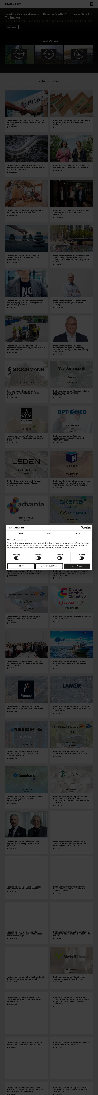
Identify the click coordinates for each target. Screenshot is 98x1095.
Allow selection (49, 566)
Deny (21, 566)
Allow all (77, 566)
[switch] (38, 558)
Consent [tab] (20, 533)
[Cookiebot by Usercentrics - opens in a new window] (82, 527)
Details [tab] (49, 533)
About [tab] (78, 533)
